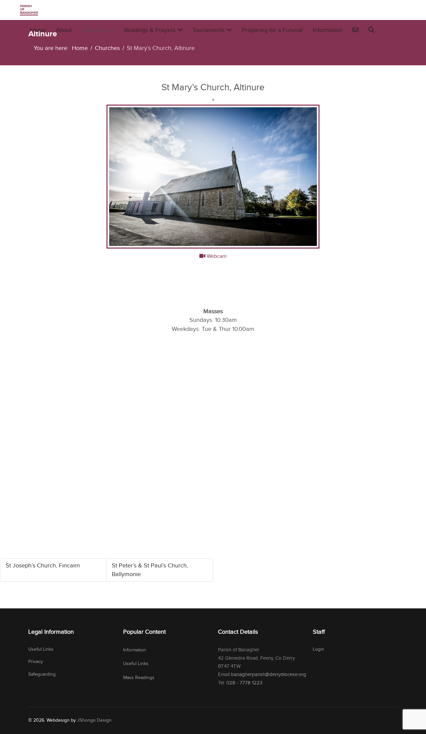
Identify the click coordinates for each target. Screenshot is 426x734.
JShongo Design (94, 720)
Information (327, 30)
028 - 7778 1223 (244, 683)
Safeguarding (42, 674)
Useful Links (41, 649)
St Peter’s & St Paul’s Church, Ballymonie (150, 570)
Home (38, 30)
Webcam (216, 256)
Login (318, 649)
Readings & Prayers (149, 30)
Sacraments (208, 30)
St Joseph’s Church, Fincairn (43, 565)
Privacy (35, 661)
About (64, 30)
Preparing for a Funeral (272, 30)
